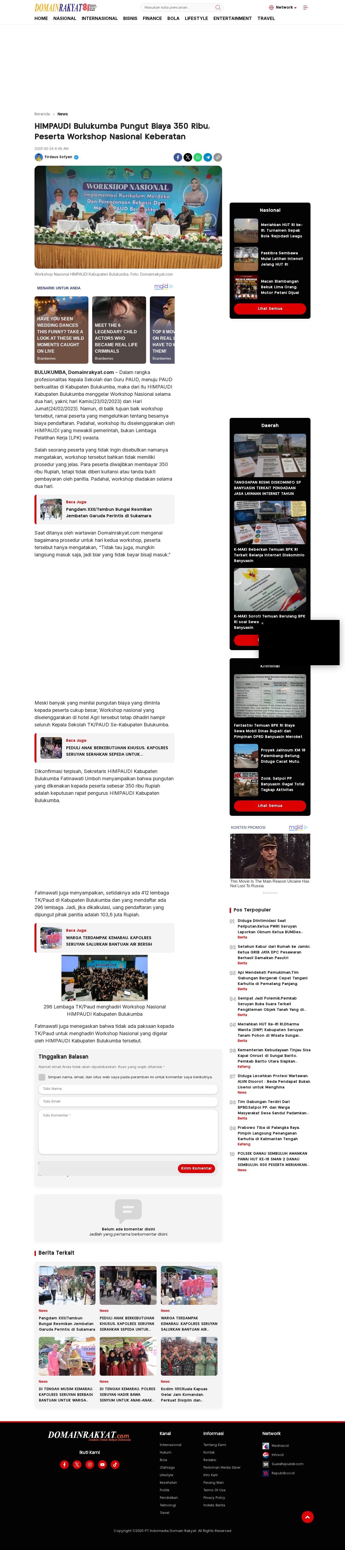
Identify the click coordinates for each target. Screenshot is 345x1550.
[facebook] (64, 1464)
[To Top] (308, 1517)
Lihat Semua (270, 309)
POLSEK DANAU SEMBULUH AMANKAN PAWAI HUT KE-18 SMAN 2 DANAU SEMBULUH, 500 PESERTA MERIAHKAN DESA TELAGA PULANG (272, 1162)
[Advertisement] (172, 65)
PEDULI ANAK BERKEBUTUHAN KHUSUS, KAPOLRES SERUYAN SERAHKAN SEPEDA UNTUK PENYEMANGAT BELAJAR (117, 752)
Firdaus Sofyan (58, 157)
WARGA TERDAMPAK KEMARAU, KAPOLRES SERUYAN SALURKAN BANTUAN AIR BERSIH (109, 941)
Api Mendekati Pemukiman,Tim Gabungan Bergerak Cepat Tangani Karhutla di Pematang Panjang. (273, 978)
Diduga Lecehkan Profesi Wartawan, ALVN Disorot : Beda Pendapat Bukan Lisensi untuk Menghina (274, 1081)
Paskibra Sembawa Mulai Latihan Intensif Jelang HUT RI (282, 258)
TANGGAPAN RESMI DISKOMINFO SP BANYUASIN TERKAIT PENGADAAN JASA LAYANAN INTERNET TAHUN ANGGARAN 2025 (267, 491)
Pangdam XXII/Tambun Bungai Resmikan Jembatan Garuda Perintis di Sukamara (109, 513)
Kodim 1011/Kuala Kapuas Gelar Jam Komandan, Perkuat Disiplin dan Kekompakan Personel (184, 1397)
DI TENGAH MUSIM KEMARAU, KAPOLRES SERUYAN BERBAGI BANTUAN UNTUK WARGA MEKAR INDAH (66, 1397)
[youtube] (102, 1464)
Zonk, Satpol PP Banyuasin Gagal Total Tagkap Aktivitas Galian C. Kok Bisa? (282, 787)
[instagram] (89, 1464)
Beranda (42, 114)
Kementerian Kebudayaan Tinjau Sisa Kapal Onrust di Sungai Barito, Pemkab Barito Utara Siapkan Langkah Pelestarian (274, 1058)
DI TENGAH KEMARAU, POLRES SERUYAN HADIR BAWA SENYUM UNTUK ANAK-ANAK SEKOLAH (128, 1397)
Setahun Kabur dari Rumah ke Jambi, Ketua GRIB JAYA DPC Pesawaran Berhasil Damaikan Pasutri (274, 952)
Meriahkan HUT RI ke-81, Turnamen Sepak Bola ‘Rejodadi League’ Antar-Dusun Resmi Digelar (283, 236)
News (63, 114)
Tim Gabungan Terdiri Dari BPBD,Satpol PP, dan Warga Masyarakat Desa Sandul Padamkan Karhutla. (272, 1110)
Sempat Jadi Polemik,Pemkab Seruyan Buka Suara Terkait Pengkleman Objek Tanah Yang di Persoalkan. (271, 1007)
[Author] (38, 157)
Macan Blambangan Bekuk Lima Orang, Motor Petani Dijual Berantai (280, 290)
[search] (218, 8)
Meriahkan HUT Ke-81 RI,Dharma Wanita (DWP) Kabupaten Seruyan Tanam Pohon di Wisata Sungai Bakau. (270, 1032)
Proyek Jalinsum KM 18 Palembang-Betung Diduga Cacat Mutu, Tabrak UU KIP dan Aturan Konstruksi (283, 761)
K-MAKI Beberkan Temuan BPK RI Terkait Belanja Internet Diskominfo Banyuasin (269, 555)
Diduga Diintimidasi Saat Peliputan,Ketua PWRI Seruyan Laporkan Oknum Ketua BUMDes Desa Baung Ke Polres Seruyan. (269, 929)
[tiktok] (115, 1464)
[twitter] (77, 1464)
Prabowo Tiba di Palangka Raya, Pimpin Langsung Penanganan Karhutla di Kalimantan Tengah (269, 1133)
